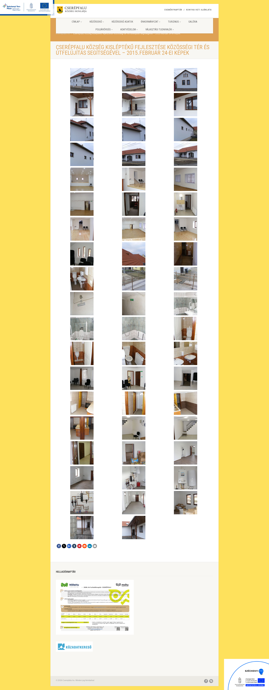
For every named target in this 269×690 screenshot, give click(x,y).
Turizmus (173, 21)
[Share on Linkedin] (89, 546)
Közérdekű (96, 21)
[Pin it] (79, 546)
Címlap (76, 21)
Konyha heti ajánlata (199, 10)
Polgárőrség (103, 29)
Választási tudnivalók (158, 29)
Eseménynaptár (173, 10)
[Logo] (80, 10)
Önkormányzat (149, 21)
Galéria (193, 21)
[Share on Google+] (69, 546)
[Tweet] (64, 546)
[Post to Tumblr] (74, 546)
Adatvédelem (128, 29)
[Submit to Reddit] (84, 546)
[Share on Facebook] (59, 546)
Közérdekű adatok (122, 21)
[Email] (95, 546)
